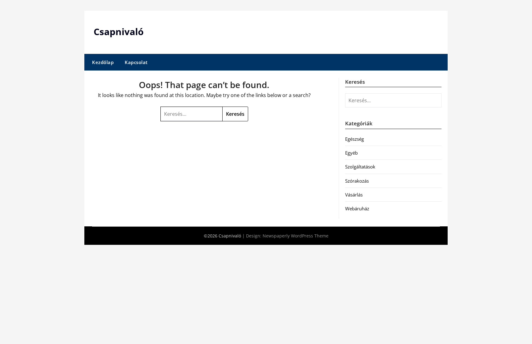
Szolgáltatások (360, 167)
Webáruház (357, 208)
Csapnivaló (119, 31)
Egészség (354, 139)
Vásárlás (354, 195)
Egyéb (351, 153)
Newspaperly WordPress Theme (295, 236)
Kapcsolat (136, 62)
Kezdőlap (103, 62)
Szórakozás (357, 181)
